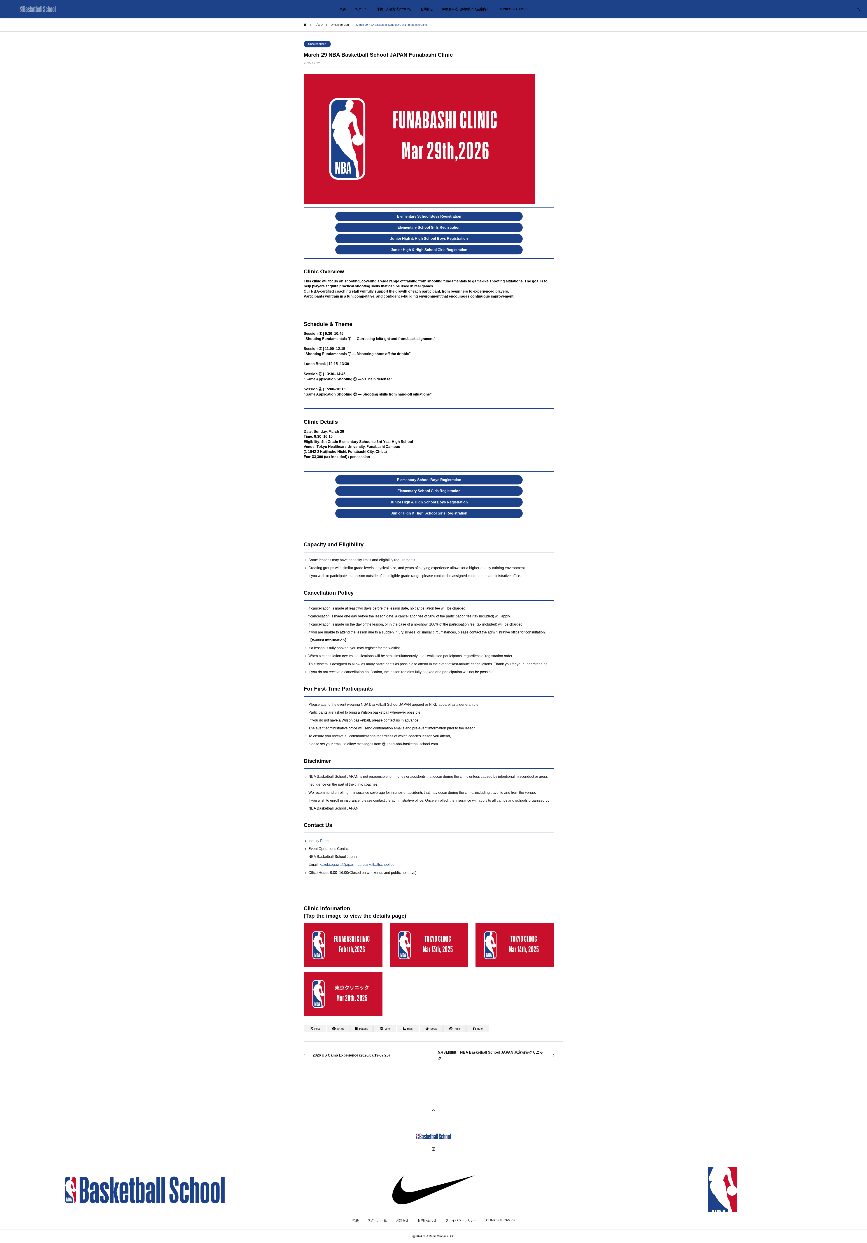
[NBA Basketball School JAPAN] (37, 9)
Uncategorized (317, 44)
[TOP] (433, 1110)
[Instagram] (433, 1149)
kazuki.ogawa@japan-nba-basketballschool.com (358, 864)
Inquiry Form (318, 841)
